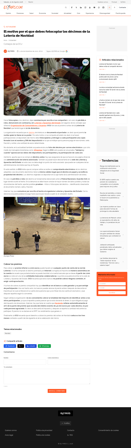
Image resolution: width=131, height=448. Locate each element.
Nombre (6, 358)
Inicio (5, 40)
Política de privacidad (44, 430)
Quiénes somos (103, 2)
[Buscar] (66, 7)
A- (109, 7)
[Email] (94, 7)
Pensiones (20, 13)
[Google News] (103, 7)
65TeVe (123, 2)
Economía (42, 13)
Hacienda (59, 303)
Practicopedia (120, 13)
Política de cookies (43, 435)
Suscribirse (112, 292)
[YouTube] (90, 7)
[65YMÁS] (5, 51)
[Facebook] (71, 7)
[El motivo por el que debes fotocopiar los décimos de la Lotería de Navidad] (85, 62)
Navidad (7, 333)
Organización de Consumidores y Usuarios (28, 126)
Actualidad (67, 13)
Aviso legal (9, 435)
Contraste (122, 7)
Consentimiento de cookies (108, 430)
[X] (76, 7)
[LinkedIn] (80, 7)
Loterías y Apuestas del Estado (47, 123)
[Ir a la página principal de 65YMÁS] (13, 7)
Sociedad (55, 13)
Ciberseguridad (104, 13)
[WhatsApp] (99, 7)
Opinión (8, 13)
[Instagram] (85, 7)
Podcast (114, 2)
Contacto (70, 430)
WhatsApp (38, 150)
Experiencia (90, 13)
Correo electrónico (53, 358)
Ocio (78, 13)
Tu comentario (8, 367)
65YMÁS (11, 51)
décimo (31, 132)
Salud (31, 13)
